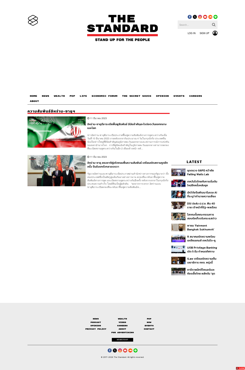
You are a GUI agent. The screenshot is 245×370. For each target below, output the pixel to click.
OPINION (162, 96)
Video (122, 322)
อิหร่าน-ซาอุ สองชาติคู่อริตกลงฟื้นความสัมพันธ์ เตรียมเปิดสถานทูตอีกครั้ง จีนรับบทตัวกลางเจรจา (127, 164)
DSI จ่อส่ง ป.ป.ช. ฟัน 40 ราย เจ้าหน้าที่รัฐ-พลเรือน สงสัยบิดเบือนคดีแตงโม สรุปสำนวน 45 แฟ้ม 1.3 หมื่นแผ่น (202, 205)
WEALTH (59, 96)
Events (149, 326)
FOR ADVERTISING (122, 332)
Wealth (122, 319)
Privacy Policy (95, 329)
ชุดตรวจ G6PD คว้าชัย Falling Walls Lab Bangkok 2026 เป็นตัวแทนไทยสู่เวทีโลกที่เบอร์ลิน (200, 172)
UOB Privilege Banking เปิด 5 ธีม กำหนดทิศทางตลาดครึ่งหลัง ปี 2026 (202, 249)
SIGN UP (204, 33)
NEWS (45, 96)
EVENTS (179, 96)
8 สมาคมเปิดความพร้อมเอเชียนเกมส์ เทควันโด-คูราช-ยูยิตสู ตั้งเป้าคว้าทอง (201, 238)
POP (72, 96)
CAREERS (195, 96)
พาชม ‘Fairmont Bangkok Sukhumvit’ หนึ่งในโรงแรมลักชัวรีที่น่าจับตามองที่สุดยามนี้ (201, 227)
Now (149, 322)
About (122, 329)
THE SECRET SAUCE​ (136, 96)
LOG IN (192, 33)
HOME (33, 96)
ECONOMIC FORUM (104, 96)
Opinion (95, 326)
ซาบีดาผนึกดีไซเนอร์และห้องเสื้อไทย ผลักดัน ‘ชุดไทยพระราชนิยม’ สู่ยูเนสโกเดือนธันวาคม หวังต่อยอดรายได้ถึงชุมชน (201, 271)
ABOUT (34, 101)
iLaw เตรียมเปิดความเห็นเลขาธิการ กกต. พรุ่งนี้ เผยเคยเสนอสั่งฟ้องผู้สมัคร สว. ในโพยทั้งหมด (201, 260)
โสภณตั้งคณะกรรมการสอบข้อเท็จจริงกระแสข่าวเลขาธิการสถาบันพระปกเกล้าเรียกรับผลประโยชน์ (202, 216)
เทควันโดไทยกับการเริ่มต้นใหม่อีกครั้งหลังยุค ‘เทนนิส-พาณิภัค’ (202, 183)
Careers (122, 326)
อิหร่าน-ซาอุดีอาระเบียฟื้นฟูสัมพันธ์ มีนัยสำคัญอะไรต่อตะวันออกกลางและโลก (126, 126)
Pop (149, 319)
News (96, 319)
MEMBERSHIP (122, 339)
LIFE (83, 96)
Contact (149, 329)
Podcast (95, 322)
